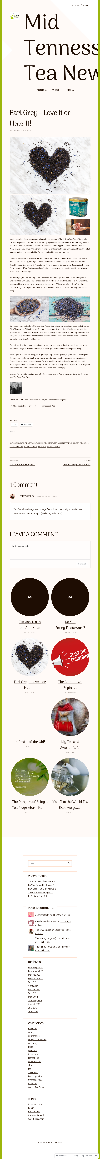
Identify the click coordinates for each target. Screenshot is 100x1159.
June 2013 (33, 1011)
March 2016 (34, 989)
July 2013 (32, 1008)
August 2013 (34, 1004)
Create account (35, 1104)
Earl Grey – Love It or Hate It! (30, 685)
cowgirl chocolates (37, 1040)
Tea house (84, 443)
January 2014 (35, 1000)
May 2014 (33, 997)
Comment (82, 564)
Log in (31, 1108)
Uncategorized (30, 446)
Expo (30, 1047)
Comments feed (36, 1115)
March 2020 (34, 975)
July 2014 (33, 993)
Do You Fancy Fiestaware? (70, 625)
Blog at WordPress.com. (50, 1142)
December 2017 (35, 978)
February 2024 (35, 967)
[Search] (81, 5)
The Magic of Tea (61, 915)
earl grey (33, 443)
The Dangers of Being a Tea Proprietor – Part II (30, 805)
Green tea (42, 443)
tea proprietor (16, 446)
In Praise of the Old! (30, 742)
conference (34, 1036)
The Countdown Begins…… (70, 685)
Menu (77, 5)
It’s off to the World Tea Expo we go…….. (70, 805)
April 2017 (33, 986)
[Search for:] (88, 5)
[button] (38, 215)
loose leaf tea (64, 443)
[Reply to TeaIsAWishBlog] (89, 495)
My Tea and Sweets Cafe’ (70, 745)
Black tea (24, 443)
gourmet (32, 1051)
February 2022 (35, 971)
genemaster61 (15, 131)
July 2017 (32, 982)
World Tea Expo (53, 446)
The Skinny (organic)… (46, 938)
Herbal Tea (52, 443)
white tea (42, 446)
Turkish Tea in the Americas (30, 625)
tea (77, 443)
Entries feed (34, 1112)
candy (31, 1032)
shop (73, 443)
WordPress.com (36, 1119)
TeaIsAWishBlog (26, 496)
